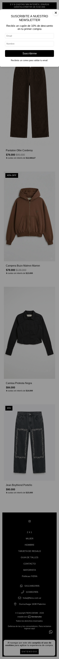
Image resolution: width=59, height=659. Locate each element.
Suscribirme (29, 53)
